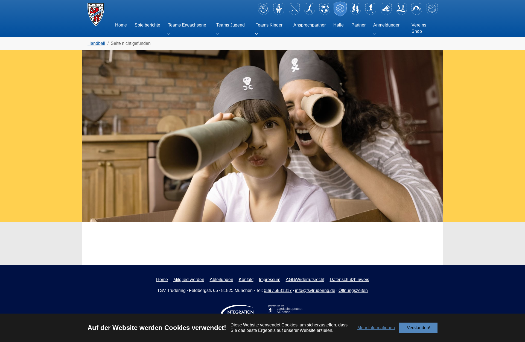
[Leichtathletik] (370, 14)
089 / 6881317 (278, 290)
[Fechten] (294, 14)
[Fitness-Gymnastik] (309, 14)
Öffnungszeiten (353, 290)
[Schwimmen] (386, 14)
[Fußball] (324, 14)
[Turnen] (416, 14)
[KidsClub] (355, 14)
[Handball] (340, 14)
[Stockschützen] (401, 14)
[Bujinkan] (278, 14)
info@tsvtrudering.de (315, 290)
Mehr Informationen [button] (376, 327)
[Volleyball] (432, 14)
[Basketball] (263, 14)
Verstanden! (418, 327)
